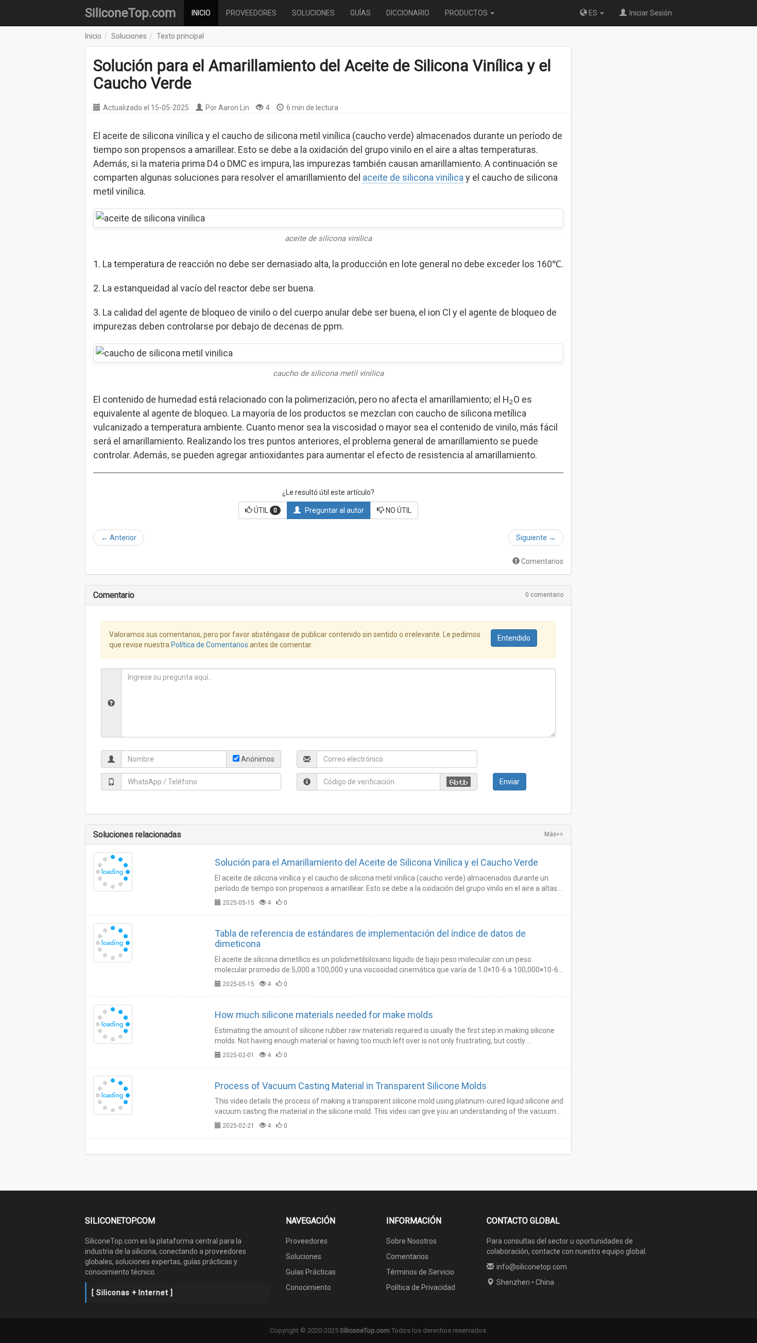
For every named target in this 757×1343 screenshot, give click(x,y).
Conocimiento (308, 1287)
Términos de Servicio (420, 1272)
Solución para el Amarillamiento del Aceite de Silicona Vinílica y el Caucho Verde (376, 862)
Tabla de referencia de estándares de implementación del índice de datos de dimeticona (370, 938)
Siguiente (536, 537)
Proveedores (307, 1241)
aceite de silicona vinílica (413, 177)
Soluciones (129, 36)
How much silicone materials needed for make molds (324, 1014)
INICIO (201, 13)
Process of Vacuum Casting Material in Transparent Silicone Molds (351, 1085)
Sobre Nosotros (411, 1241)
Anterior (118, 537)
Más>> (553, 834)
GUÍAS (360, 13)
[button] (262, 510)
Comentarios (542, 561)
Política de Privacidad (420, 1287)
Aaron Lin (233, 108)
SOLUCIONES (313, 13)
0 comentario (544, 594)
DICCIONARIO (407, 13)
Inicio (93, 36)
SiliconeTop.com (130, 13)
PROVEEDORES (251, 13)
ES (593, 13)
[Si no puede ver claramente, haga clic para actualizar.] (458, 782)
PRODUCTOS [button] (467, 13)
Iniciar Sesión (650, 13)
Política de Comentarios (209, 645)
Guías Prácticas (311, 1272)
